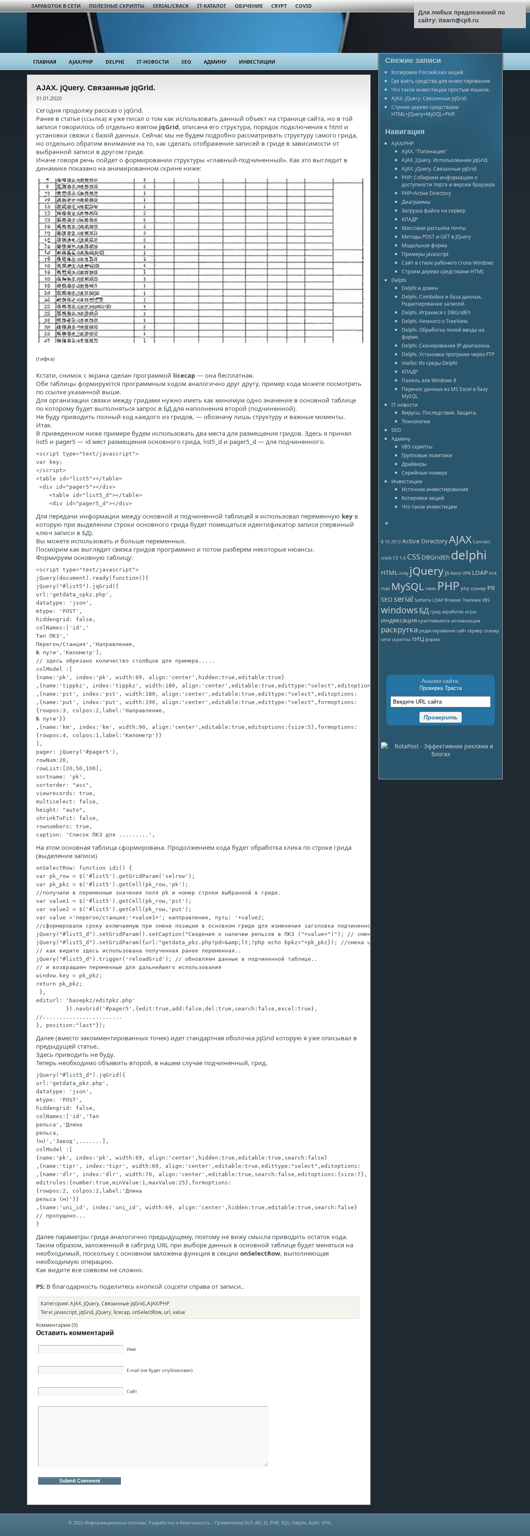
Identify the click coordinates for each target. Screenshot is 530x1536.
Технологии (416, 421)
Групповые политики (427, 455)
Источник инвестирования (435, 489)
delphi (469, 555)
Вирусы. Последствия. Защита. (439, 412)
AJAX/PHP (81, 61)
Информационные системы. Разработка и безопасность (147, 1522)
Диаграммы (416, 201)
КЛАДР (410, 219)
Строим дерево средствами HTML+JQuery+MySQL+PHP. (425, 111)
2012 (396, 542)
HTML (389, 572)
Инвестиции (257, 61)
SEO (186, 61)
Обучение (249, 6)
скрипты (401, 639)
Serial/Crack (171, 6)
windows (399, 610)
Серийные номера (424, 472)
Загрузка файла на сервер (433, 210)
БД (424, 610)
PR (491, 588)
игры (470, 612)
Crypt (279, 6)
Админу (215, 61)
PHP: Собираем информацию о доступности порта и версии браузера (448, 181)
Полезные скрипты (117, 6)
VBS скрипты (417, 446)
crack (386, 558)
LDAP (480, 572)
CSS (413, 556)
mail (385, 588)
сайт (461, 631)
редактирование (437, 631)
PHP (448, 585)
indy (403, 573)
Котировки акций (423, 498)
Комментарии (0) (57, 1325)
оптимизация (465, 621)
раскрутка (399, 629)
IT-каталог (211, 6)
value (179, 1312)
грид (435, 612)
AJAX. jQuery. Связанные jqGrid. (108, 1303)
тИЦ (418, 638)
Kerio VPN (460, 573)
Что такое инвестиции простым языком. (440, 89)
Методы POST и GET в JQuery (436, 236)
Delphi (115, 61)
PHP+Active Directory (426, 193)
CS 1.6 (399, 558)
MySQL (407, 586)
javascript (65, 1312)
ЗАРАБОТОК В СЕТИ (56, 6)
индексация (399, 620)
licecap (121, 1312)
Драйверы (414, 464)
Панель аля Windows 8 (429, 380)
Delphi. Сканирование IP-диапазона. (446, 345)
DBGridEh (436, 557)
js (447, 572)
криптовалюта (434, 621)
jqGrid (86, 1312)
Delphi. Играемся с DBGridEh (436, 312)
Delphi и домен (420, 288)
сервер (475, 631)
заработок (453, 612)
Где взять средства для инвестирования (440, 80)
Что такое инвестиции (429, 506)
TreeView (472, 600)
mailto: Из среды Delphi (429, 363)
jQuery (103, 1312)
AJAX (460, 539)
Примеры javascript (425, 254)
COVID (303, 6)
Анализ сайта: (441, 681)
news (430, 588)
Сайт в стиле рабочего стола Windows (448, 262)
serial (403, 598)
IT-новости (153, 61)
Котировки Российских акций (427, 72)
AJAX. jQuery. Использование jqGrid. (445, 160)
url (167, 1312)
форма (432, 639)
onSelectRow (146, 1312)
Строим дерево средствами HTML (443, 271)
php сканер (473, 588)
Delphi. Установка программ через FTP (448, 354)
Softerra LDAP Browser (437, 600)
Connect (481, 542)
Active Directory (425, 541)
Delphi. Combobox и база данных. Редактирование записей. (442, 300)
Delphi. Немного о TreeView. (435, 321)
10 (387, 542)
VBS (486, 600)
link (493, 573)
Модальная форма (424, 245)
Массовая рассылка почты (434, 227)
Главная (44, 61)
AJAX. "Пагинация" (424, 151)
